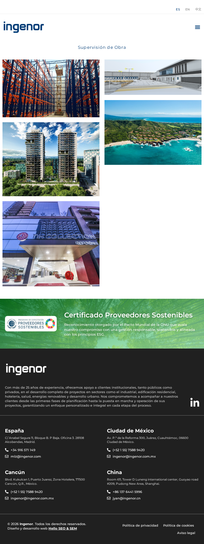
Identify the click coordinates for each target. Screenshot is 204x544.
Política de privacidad (140, 525)
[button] (197, 27)
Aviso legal (186, 533)
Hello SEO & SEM (63, 528)
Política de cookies (178, 525)
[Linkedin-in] (195, 403)
